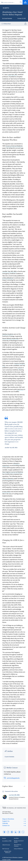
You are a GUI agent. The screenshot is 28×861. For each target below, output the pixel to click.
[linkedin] (15, 832)
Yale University (5, 848)
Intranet (4, 838)
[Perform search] (21, 2)
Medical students (7, 334)
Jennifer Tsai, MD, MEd (9, 271)
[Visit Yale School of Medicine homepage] (14, 808)
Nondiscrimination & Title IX (18, 841)
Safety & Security (6, 844)
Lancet (20, 368)
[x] (23, 832)
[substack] (19, 832)
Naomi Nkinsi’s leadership (10, 338)
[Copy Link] (24, 786)
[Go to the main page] (8, 2)
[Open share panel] (25, 24)
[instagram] (11, 832)
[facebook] (8, 832)
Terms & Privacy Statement (17, 845)
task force (20, 389)
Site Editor (16, 838)
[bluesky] (4, 832)
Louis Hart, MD (12, 74)
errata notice (6, 491)
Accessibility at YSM (6, 841)
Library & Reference (18, 848)
